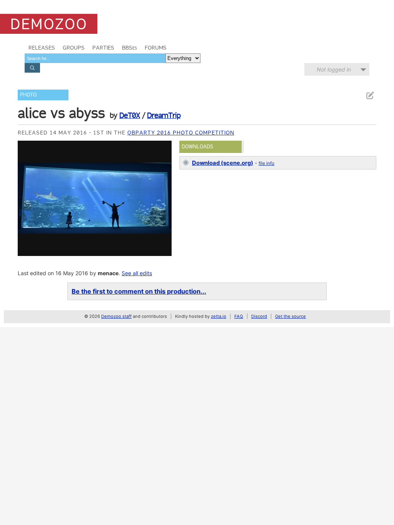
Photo (28, 94)
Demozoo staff (116, 316)
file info (266, 163)
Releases (41, 47)
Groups (74, 47)
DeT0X (129, 115)
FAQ (238, 316)
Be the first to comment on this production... (139, 291)
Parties (103, 47)
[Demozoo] (48, 24)
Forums (156, 47)
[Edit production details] (369, 95)
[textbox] (95, 58)
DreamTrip (163, 115)
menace (108, 273)
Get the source (290, 316)
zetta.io (218, 316)
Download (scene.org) (222, 162)
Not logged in (334, 69)
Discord (259, 316)
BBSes (129, 47)
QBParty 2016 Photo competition (180, 132)
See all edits (137, 273)
